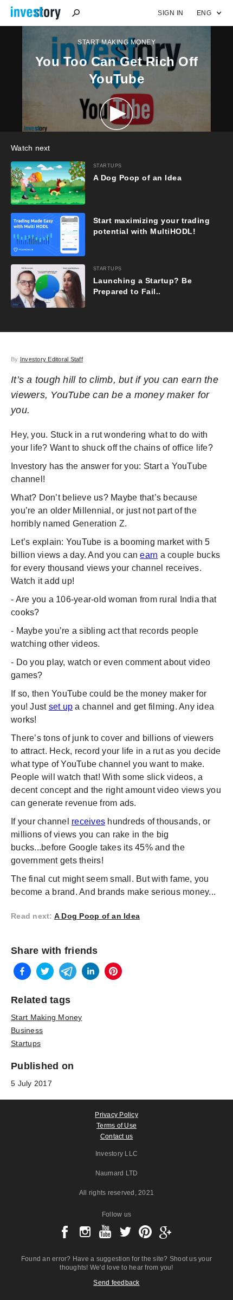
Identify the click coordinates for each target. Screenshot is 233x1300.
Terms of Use (116, 1125)
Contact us (116, 1136)
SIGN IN (171, 13)
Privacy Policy (116, 1115)
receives (88, 821)
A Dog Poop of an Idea (97, 916)
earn (149, 555)
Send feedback (116, 1282)
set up (61, 706)
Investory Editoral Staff (51, 359)
